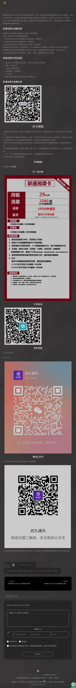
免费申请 (25, 571)
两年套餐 (14, 571)
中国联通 (20, 571)
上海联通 (8, 571)
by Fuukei (42, 684)
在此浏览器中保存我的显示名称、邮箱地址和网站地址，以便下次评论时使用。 (33, 646)
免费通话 (31, 571)
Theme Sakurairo (35, 684)
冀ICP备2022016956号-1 (49, 675)
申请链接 (13, 166)
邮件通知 (24, 641)
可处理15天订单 (38, 571)
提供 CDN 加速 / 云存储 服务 (57, 682)
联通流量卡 (55, 571)
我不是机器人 (13, 641)
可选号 (45, 571)
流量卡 (49, 571)
